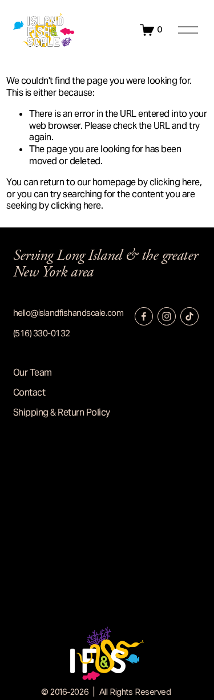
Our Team (32, 373)
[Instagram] (167, 316)
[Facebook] (144, 316)
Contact (29, 392)
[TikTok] (189, 316)
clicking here (175, 182)
